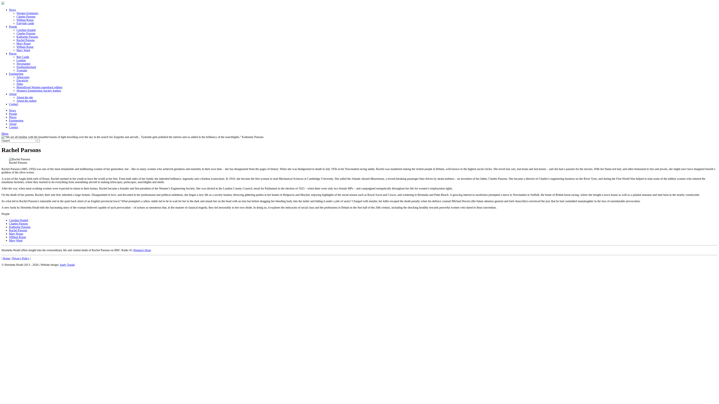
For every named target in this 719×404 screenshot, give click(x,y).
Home (6, 258)
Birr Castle (22, 57)
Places (12, 53)
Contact (13, 104)
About (12, 94)
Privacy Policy (20, 258)
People (13, 26)
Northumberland (26, 67)
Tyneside (21, 70)
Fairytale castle (25, 23)
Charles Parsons (25, 16)
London (21, 60)
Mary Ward (23, 50)
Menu (4, 133)
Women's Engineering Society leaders (38, 90)
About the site (24, 97)
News (12, 9)
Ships (19, 83)
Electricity (22, 80)
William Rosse (25, 20)
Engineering (16, 73)
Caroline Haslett (26, 30)
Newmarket (23, 63)
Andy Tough (67, 264)
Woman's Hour (142, 250)
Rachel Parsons (25, 40)
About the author (26, 100)
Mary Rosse (23, 43)
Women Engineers (27, 13)
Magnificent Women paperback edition (39, 87)
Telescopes (22, 77)
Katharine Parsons (27, 36)
